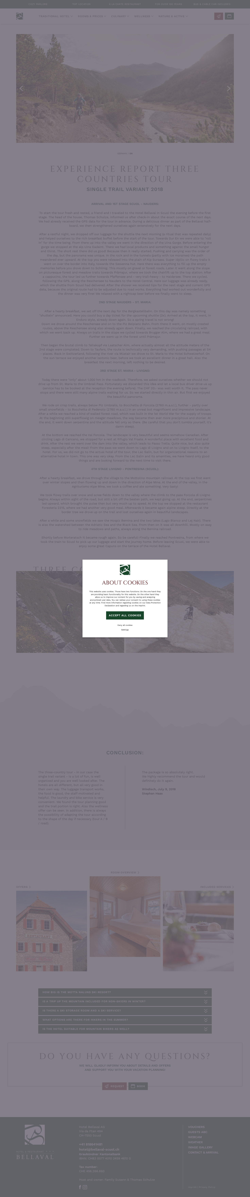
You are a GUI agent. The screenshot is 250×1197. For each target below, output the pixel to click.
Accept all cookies (125, 615)
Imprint (141, 606)
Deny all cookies (125, 625)
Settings (125, 630)
